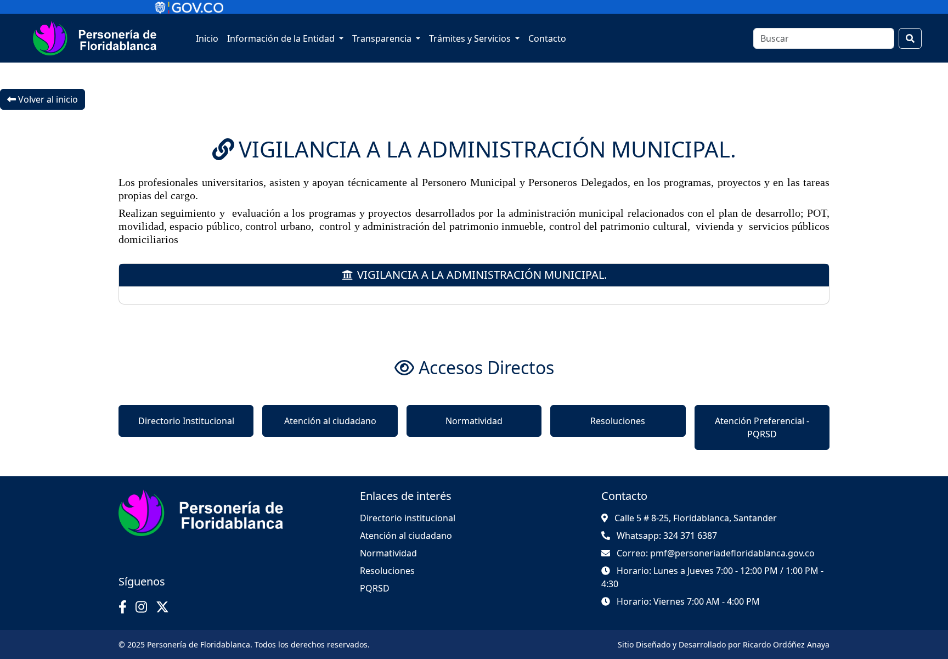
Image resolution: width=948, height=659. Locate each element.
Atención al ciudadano (330, 421)
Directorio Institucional (186, 421)
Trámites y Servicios (471, 38)
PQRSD (375, 588)
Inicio (207, 38)
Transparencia (383, 38)
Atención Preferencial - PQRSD (762, 427)
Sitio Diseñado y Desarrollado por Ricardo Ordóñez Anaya (724, 644)
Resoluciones (617, 421)
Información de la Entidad (282, 38)
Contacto (547, 38)
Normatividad (474, 421)
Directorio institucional (407, 518)
